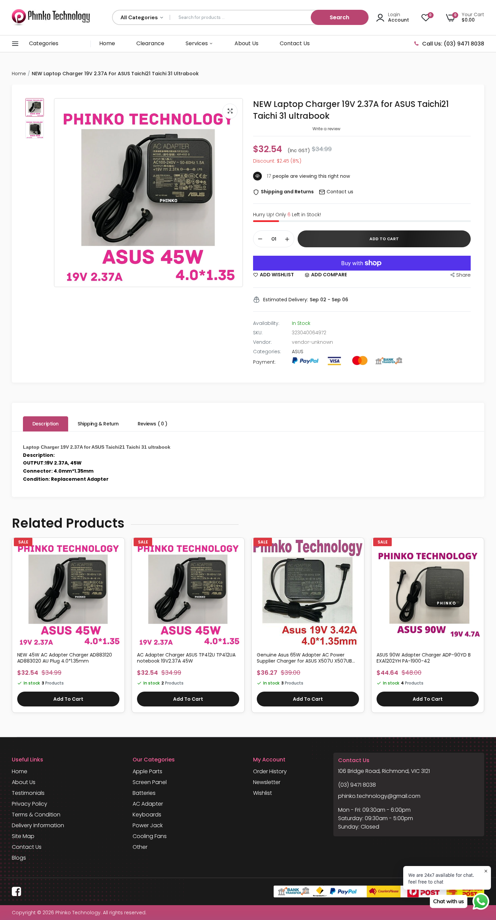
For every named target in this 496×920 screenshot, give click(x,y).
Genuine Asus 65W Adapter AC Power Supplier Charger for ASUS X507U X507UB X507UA (304, 658)
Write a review (326, 129)
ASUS (297, 351)
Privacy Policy (29, 804)
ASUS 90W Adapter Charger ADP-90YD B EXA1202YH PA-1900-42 (424, 658)
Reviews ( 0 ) (152, 423)
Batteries (144, 793)
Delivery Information (38, 825)
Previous (11, 628)
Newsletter (266, 782)
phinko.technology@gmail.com (379, 796)
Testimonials (28, 793)
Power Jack (148, 825)
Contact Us (295, 43)
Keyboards (147, 814)
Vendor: (262, 342)
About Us (246, 43)
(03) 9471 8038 (357, 785)
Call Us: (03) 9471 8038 (453, 44)
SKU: (258, 333)
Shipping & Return (98, 423)
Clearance (150, 43)
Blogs (19, 858)
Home (107, 43)
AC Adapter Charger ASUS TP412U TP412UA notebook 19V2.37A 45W (186, 658)
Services (197, 43)
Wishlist (262, 793)
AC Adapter (148, 804)
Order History (270, 771)
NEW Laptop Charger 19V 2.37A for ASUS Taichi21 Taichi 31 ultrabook (351, 110)
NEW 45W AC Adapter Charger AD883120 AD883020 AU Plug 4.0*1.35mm (64, 658)
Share (463, 274)
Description (45, 423)
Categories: (267, 352)
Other (140, 847)
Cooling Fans (150, 836)
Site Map (23, 836)
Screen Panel (150, 782)
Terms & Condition (36, 814)
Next (484, 628)
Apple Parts (147, 771)
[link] (117, 551)
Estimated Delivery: (285, 300)
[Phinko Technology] (51, 17)
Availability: (266, 323)
